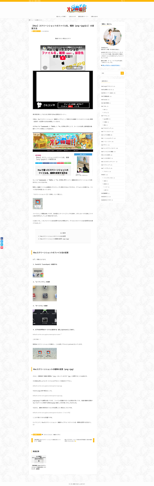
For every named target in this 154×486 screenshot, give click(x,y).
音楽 (106, 125)
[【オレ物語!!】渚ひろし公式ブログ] (77, 8)
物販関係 (106, 193)
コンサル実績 (107, 135)
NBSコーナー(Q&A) (109, 93)
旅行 (105, 174)
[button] (2, 238)
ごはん (105, 106)
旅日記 (106, 184)
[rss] (122, 1)
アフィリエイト (108, 131)
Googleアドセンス (109, 86)
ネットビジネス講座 (109, 151)
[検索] (124, 1)
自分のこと (107, 196)
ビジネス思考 (107, 155)
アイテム (106, 115)
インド (106, 187)
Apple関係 (107, 119)
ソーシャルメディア (109, 138)
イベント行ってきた (109, 178)
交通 (106, 181)
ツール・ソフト (108, 141)
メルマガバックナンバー (110, 161)
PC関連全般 (107, 96)
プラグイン (107, 171)
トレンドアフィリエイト (110, 148)
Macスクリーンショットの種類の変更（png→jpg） (55, 239)
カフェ (106, 112)
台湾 (106, 190)
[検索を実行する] (122, 73)
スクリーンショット (48, 434)
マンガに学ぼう (108, 158)
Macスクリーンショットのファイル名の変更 (53, 236)
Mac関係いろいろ (36, 31)
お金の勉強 (107, 103)
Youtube (106, 99)
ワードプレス (107, 168)
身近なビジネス (108, 200)
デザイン (106, 145)
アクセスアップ (108, 128)
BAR (105, 109)
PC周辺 (106, 122)
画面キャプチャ (56, 434)
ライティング (107, 165)
